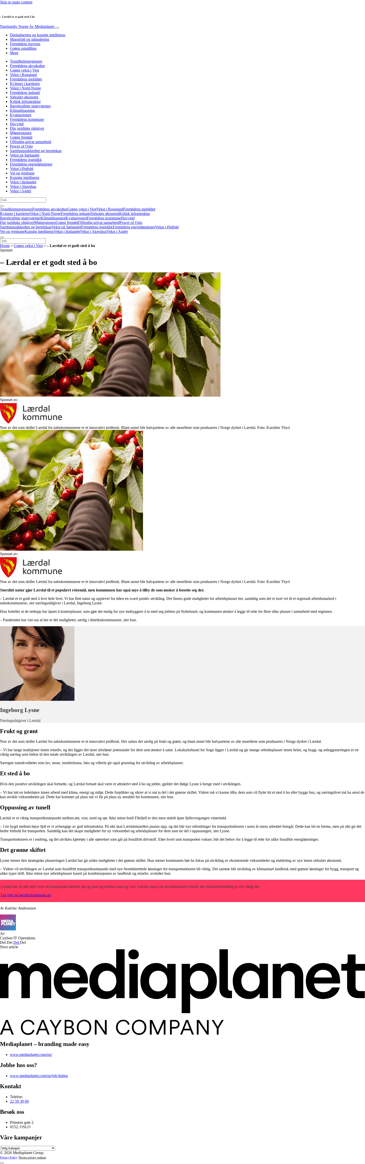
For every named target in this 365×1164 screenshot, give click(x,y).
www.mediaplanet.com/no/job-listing (39, 1076)
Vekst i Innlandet (23, 182)
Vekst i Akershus (23, 186)
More (14, 53)
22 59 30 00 (19, 1101)
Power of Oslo (21, 146)
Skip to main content (16, 2)
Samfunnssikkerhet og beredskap (36, 151)
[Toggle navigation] (57, 28)
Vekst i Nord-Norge (25, 88)
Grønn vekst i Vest (24, 70)
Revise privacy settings (32, 1157)
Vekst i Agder (20, 191)
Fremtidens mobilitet (26, 79)
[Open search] (2, 206)
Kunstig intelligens (24, 177)
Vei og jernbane (22, 173)
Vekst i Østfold (21, 168)
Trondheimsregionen (26, 61)
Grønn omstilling (23, 48)
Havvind (17, 124)
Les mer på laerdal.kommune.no (26, 895)
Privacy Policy (8, 1157)
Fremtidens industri (25, 92)
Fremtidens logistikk (26, 160)
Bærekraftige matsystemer (30, 106)
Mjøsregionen (21, 133)
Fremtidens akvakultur (27, 66)
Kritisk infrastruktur (25, 101)
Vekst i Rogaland (23, 75)
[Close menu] (2, 237)
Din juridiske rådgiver (27, 128)
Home (5, 246)
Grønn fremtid (21, 137)
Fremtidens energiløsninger (31, 164)
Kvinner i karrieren (25, 84)
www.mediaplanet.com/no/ (31, 1054)
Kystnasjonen (20, 115)
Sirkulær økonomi (24, 97)
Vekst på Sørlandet (24, 155)
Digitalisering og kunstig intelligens (37, 35)
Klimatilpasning (22, 110)
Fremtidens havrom (25, 44)
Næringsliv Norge (27, 26)
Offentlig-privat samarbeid (30, 142)
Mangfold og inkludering (29, 39)
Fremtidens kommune (27, 119)
